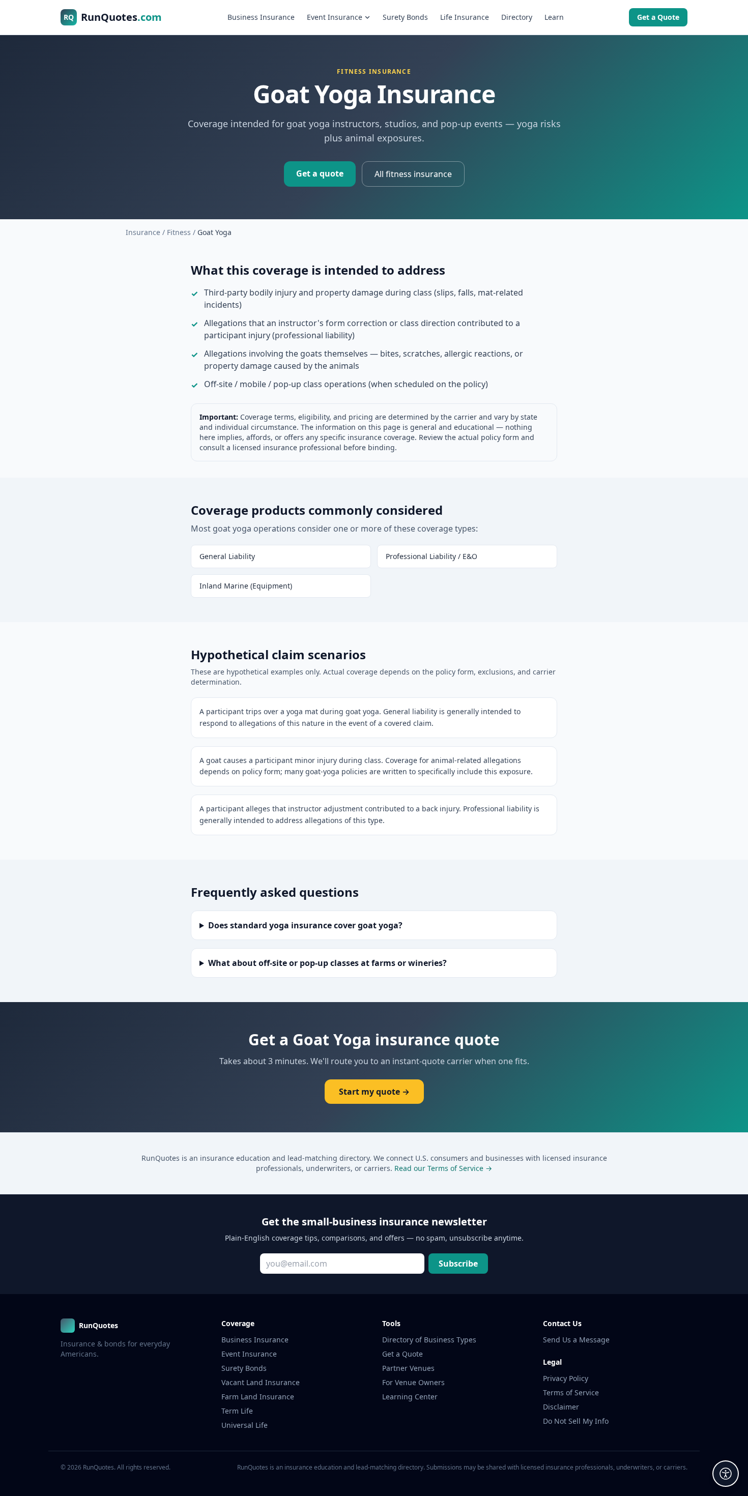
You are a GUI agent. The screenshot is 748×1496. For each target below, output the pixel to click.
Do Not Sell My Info (576, 1421)
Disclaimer (561, 1407)
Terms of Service (571, 1392)
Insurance (143, 232)
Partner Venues (408, 1368)
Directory (516, 17)
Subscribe (458, 1263)
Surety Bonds (405, 17)
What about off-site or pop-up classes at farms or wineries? (327, 963)
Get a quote (319, 173)
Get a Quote (658, 17)
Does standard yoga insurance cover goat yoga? (305, 925)
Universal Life (244, 1425)
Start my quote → (374, 1091)
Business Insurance (261, 17)
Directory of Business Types (429, 1339)
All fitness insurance (413, 174)
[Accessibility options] (725, 1473)
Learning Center (410, 1396)
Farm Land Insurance (257, 1396)
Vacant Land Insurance (260, 1382)
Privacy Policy (565, 1378)
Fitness (179, 232)
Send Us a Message (576, 1339)
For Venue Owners (413, 1382)
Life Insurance (464, 17)
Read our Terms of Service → (443, 1168)
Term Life (237, 1411)
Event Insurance (334, 17)
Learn (554, 17)
